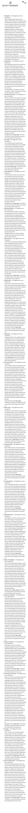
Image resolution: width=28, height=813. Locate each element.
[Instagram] (14, 809)
